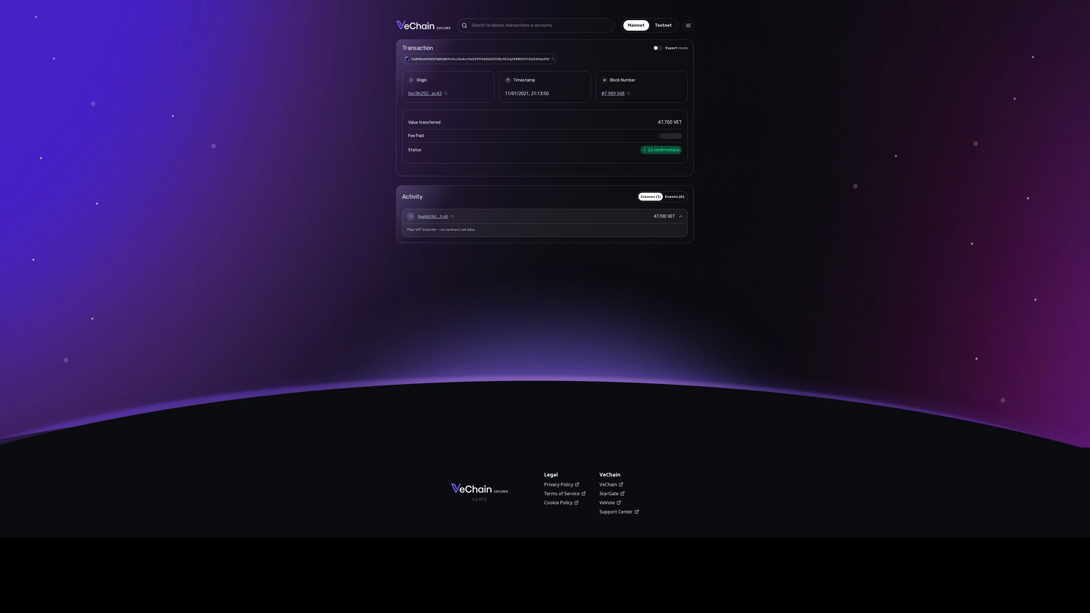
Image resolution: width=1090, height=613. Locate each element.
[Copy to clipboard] (553, 59)
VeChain (608, 484)
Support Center (616, 512)
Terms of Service (562, 493)
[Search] (464, 25)
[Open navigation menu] (688, 25)
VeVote (607, 502)
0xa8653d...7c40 (433, 216)
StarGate (609, 493)
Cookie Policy (558, 502)
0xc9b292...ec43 (425, 93)
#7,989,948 (612, 93)
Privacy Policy (558, 484)
